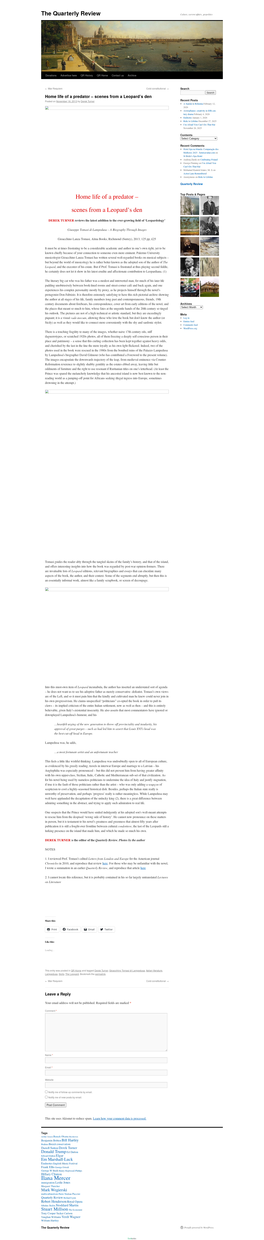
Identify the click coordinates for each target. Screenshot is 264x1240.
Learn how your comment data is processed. (119, 1118)
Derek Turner (88, 101)
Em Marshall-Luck (57, 1159)
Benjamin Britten (51, 1140)
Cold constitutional (157, 88)
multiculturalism (49, 1194)
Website (49, 1079)
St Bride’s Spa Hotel (192, 156)
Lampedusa (51, 974)
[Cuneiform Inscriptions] (209, 267)
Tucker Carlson (64, 1213)
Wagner (75, 1216)
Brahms (44, 1144)
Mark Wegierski (54, 1189)
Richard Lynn (70, 1197)
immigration (48, 1182)
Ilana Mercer (55, 1177)
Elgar (59, 1155)
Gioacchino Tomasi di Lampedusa (127, 970)
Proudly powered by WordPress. (199, 1227)
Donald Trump (53, 1151)
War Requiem (53, 88)
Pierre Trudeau (65, 1193)
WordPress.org (190, 328)
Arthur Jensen (47, 1136)
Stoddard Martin (67, 1205)
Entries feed (188, 321)
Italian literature (154, 970)
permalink (100, 974)
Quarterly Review (191, 184)
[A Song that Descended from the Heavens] (189, 226)
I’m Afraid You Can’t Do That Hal (199, 124)
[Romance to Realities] (209, 247)
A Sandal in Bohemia (193, 103)
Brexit (52, 1144)
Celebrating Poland (209, 159)
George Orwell (62, 1167)
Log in (186, 317)
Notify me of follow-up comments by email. (70, 1092)
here (105, 863)
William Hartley (50, 1220)
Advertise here (68, 75)
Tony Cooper (48, 1213)
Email (49, 1067)
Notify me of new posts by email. (65, 1097)
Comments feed (190, 324)
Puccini (76, 1194)
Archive (132, 75)
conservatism (63, 1144)
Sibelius (45, 1205)
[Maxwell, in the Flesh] (209, 288)
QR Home (102, 75)
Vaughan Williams (51, 1217)
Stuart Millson (54, 1209)
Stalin (52, 1205)
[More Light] (189, 247)
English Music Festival (65, 1163)
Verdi (65, 1216)
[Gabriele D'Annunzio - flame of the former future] (189, 267)
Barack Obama (61, 1136)
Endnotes (187, 117)
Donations (51, 75)
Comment (51, 1010)
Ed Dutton (72, 1152)
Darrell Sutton (49, 1148)
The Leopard (72, 974)
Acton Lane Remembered (195, 173)
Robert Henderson (53, 1201)
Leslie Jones (62, 1182)
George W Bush (49, 1170)
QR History (87, 75)
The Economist (75, 1209)
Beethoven (73, 1136)
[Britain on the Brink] (189, 206)
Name (49, 1055)
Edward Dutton (48, 1155)
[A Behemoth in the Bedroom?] (189, 288)
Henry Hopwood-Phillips (70, 1170)
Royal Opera (74, 1201)
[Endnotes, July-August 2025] (209, 206)
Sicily (61, 974)
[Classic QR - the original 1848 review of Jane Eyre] (209, 226)
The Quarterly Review (70, 13)
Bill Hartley (70, 1140)
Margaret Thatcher (50, 1186)
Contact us (118, 75)
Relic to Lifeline (190, 121)
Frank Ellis (48, 1167)
